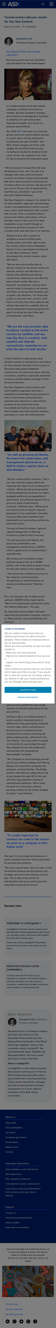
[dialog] (28, 664)
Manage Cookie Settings (28, 697)
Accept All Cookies (28, 690)
